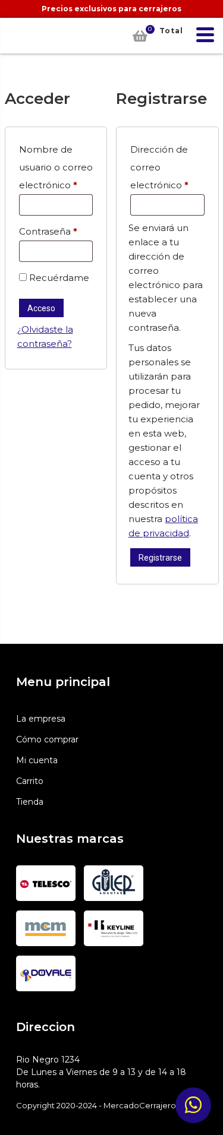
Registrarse (160, 557)
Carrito (29, 781)
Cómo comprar (47, 739)
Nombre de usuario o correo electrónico (56, 167)
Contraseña (56, 231)
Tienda (29, 801)
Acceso (41, 308)
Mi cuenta (37, 760)
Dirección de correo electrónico (167, 167)
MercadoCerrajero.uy (19, 35)
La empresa (40, 718)
